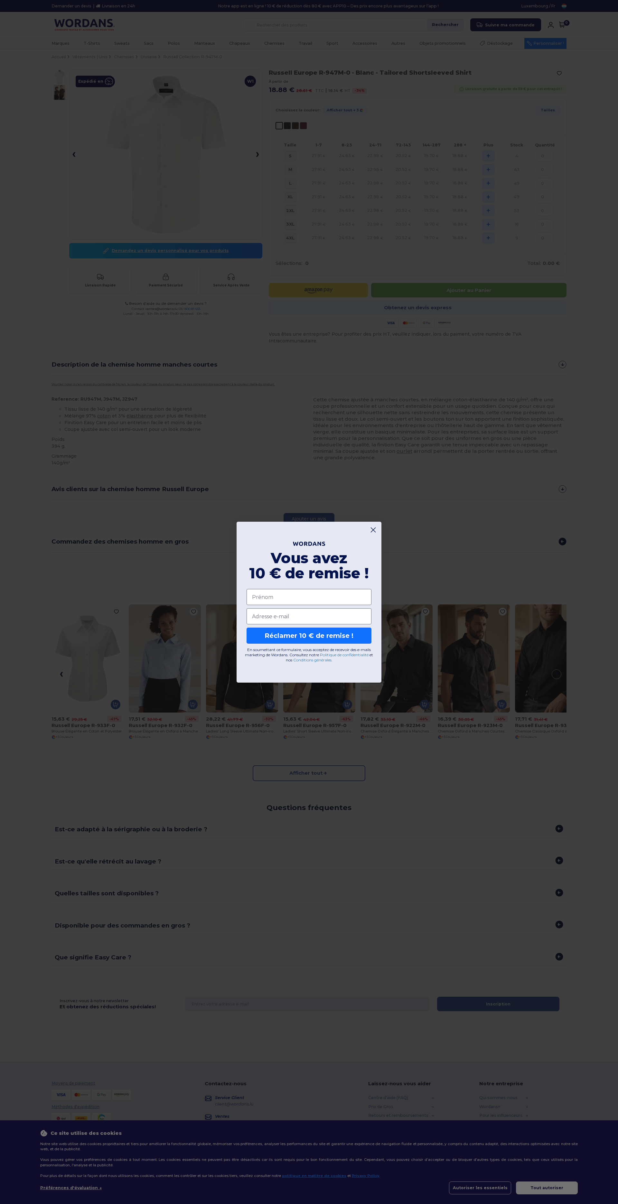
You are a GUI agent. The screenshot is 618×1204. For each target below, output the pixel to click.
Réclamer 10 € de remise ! (309, 635)
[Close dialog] (373, 530)
